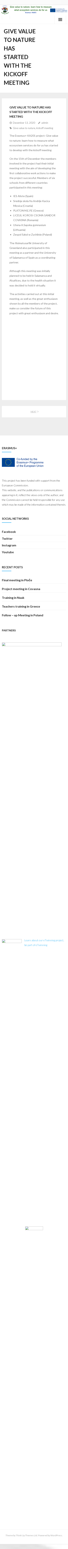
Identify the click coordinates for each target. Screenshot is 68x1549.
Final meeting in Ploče (17, 580)
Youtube (8, 552)
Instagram (9, 545)
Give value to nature (24, 128)
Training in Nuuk (13, 597)
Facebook (9, 531)
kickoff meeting (44, 128)
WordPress (56, 1535)
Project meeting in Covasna (21, 589)
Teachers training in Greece (21, 606)
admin (44, 122)
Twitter (7, 538)
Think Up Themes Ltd (26, 1535)
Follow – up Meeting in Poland (22, 615)
